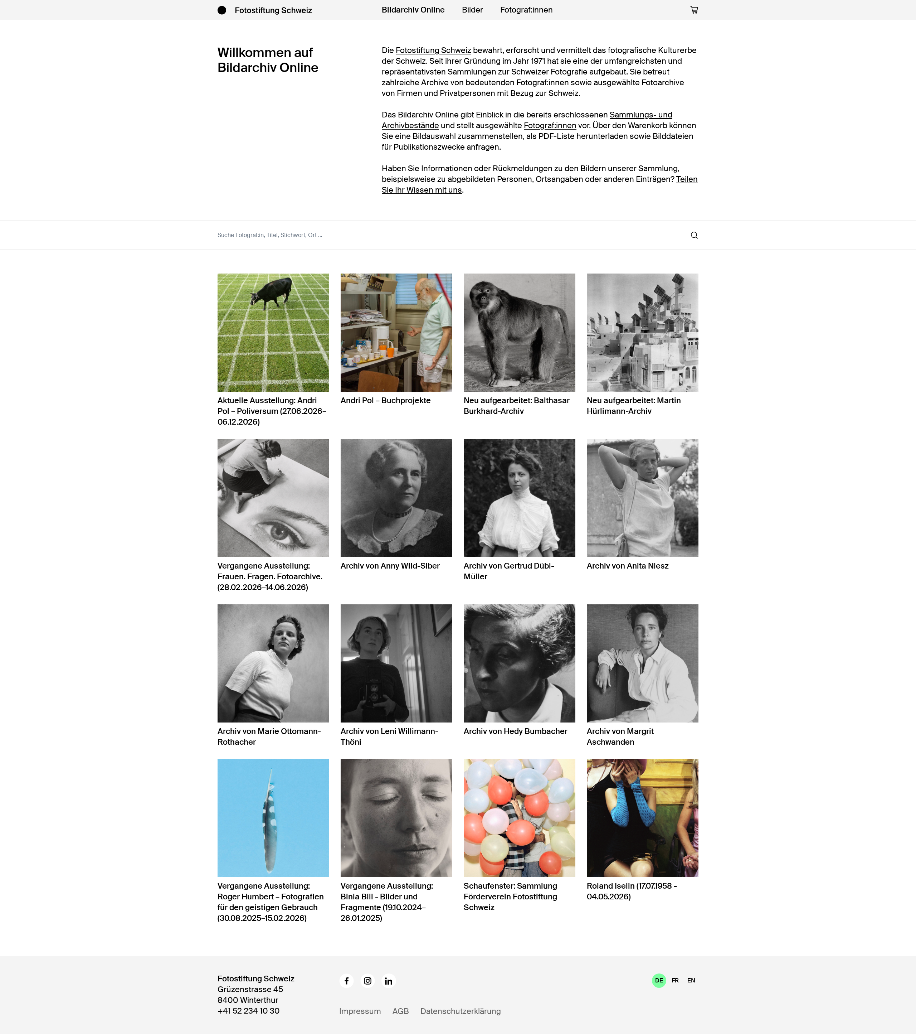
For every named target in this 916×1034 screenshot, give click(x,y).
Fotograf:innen (526, 10)
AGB (401, 1011)
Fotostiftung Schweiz (433, 50)
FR (675, 980)
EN (691, 980)
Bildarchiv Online (413, 10)
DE (659, 980)
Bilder (472, 10)
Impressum (360, 1011)
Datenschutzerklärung (460, 1011)
